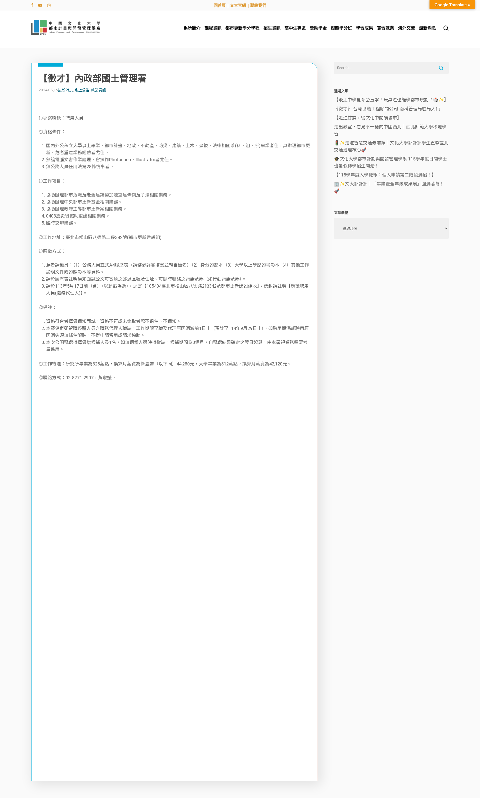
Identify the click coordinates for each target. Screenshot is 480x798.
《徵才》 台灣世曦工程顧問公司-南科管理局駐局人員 (387, 108)
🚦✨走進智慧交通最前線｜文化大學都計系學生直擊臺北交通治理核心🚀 (391, 146)
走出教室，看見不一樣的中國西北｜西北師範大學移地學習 (390, 130)
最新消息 (65, 90)
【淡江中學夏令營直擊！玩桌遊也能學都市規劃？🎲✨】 (391, 99)
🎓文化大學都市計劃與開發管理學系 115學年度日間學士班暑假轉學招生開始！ (390, 162)
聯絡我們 (258, 5)
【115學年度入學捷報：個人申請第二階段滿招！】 (385, 174)
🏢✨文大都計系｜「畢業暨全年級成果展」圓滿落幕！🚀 (389, 187)
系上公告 (82, 90)
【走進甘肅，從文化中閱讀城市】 (368, 117)
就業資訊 (98, 90)
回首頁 (220, 5)
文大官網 (238, 5)
